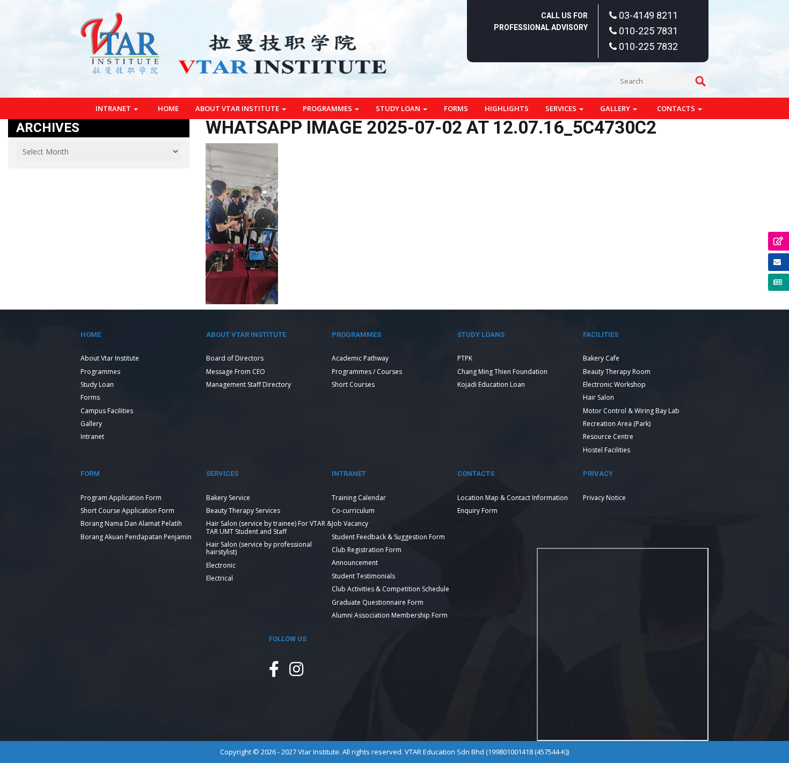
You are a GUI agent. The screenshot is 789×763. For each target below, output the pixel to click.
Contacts (677, 108)
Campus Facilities (107, 410)
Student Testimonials (363, 576)
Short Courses (353, 384)
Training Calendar (359, 497)
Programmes (328, 108)
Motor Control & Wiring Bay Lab (631, 410)
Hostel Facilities (606, 449)
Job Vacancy (350, 523)
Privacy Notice (604, 497)
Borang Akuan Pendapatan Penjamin (136, 536)
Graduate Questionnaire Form (377, 602)
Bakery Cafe (601, 358)
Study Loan (399, 108)
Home (168, 108)
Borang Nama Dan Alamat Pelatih (131, 523)
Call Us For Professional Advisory (541, 21)
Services (561, 108)
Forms (456, 108)
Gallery (616, 108)
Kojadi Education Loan (491, 384)
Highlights (507, 108)
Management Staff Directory (248, 384)
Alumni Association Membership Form (390, 615)
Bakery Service (228, 497)
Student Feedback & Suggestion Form (388, 536)
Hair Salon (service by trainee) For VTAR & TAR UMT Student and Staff (269, 527)
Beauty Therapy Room (617, 371)
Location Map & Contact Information (512, 497)
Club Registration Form (366, 549)
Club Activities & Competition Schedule (390, 588)
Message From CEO (235, 371)
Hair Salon (598, 397)
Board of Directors (235, 358)
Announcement (355, 562)
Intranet (114, 108)
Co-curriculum (353, 510)
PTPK (464, 358)
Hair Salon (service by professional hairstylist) (259, 548)
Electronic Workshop (614, 384)
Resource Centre (608, 436)
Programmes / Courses (367, 371)
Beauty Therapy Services (243, 510)
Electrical (219, 578)
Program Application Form (121, 497)
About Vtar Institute (238, 108)
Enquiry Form (477, 510)
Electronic (221, 565)
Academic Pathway (360, 358)
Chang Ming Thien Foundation (502, 371)
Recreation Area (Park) (617, 423)
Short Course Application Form (127, 510)
